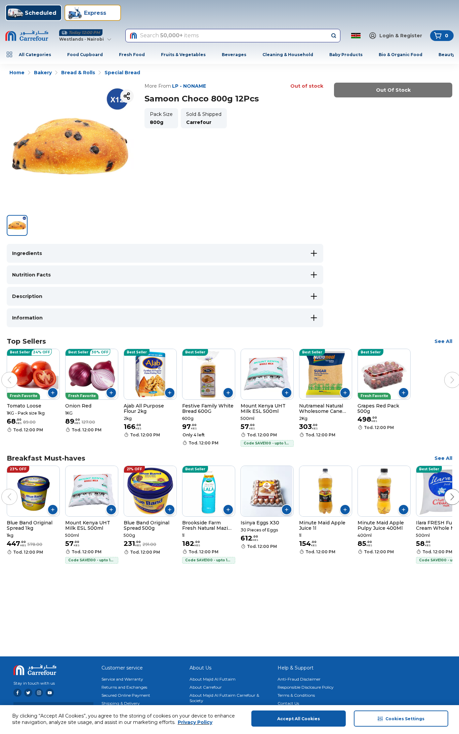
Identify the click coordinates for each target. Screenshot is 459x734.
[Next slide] (445, 373)
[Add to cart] (52, 392)
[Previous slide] (2, 373)
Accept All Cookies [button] (298, 718)
